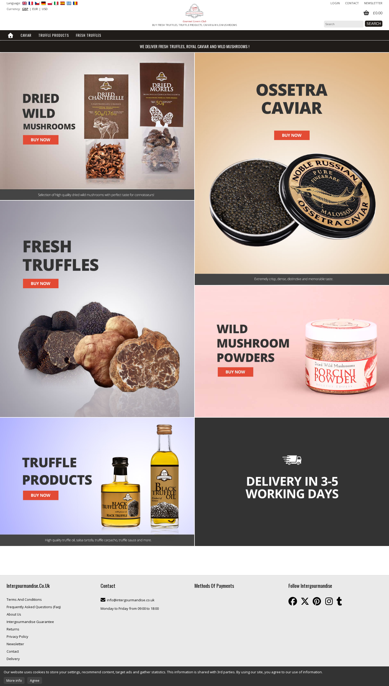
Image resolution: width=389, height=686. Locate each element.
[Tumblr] (339, 601)
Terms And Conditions (24, 599)
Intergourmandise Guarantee (30, 621)
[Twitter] (305, 601)
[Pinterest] (317, 601)
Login (335, 3)
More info (14, 680)
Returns (13, 629)
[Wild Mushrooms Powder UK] (292, 351)
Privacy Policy (17, 636)
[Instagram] (329, 601)
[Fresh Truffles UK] (97, 309)
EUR (35, 9)
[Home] (10, 35)
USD (45, 9)
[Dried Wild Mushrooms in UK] (97, 126)
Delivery (13, 658)
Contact (352, 3)
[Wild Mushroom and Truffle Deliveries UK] (292, 482)
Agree (34, 680)
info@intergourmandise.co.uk (131, 600)
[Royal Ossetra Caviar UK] (292, 169)
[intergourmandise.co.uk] (194, 13)
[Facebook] (292, 601)
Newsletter (373, 3)
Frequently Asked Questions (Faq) (34, 606)
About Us (14, 614)
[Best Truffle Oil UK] (97, 482)
